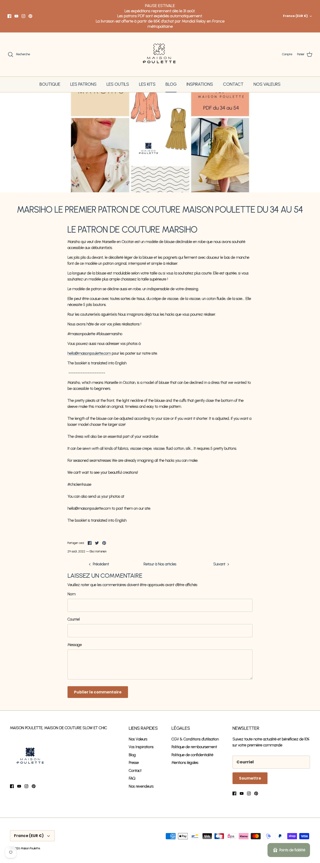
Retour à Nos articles (160, 564)
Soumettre (250, 778)
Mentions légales (185, 762)
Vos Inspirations (141, 747)
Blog (132, 755)
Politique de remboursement (194, 747)
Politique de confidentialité (192, 755)
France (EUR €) (295, 16)
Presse (134, 762)
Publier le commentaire (98, 692)
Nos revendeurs (141, 786)
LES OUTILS (117, 84)
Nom (72, 594)
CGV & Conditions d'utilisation (195, 739)
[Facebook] (9, 16)
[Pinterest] (30, 16)
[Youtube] (16, 16)
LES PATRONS (83, 84)
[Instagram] (23, 16)
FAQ (132, 778)
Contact (135, 770)
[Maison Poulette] (160, 54)
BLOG (171, 84)
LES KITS (147, 84)
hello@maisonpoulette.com (89, 353)
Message (75, 645)
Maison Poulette (30, 848)
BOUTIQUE (50, 84)
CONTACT (233, 84)
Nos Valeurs (138, 739)
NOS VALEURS (267, 84)
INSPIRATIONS (199, 84)
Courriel (74, 619)
